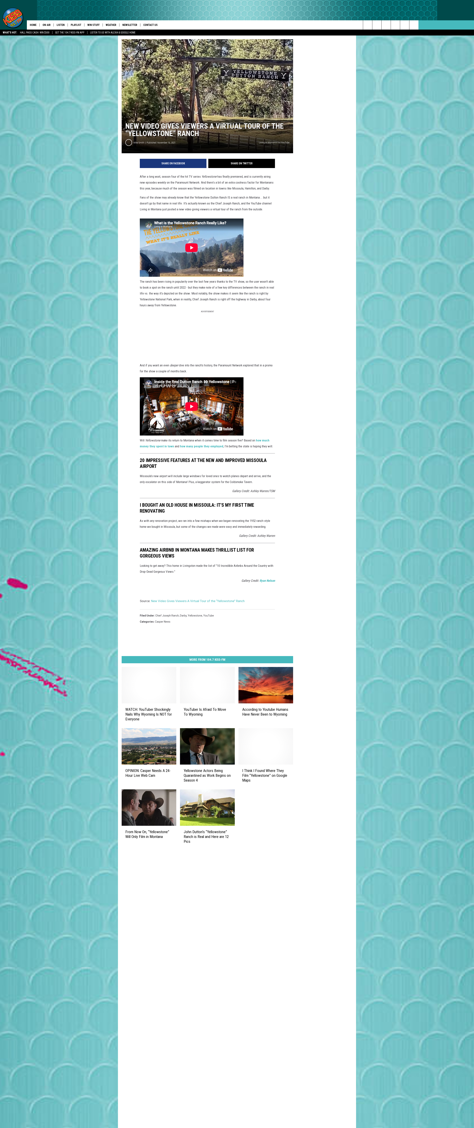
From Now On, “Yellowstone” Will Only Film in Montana (147, 834)
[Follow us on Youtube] (413, 25)
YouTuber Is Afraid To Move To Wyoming (205, 712)
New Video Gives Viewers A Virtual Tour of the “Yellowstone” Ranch (198, 601)
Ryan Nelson (267, 580)
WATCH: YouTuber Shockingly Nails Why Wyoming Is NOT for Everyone (148, 714)
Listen (61, 24)
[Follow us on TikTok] (404, 25)
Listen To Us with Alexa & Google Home (113, 32)
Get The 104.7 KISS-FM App (69, 32)
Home (33, 24)
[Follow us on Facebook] (386, 25)
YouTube (208, 615)
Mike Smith (138, 142)
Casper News (162, 621)
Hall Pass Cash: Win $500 (34, 32)
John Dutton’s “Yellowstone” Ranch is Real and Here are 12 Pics (206, 836)
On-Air (47, 24)
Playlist (76, 24)
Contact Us (150, 24)
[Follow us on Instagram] (395, 25)
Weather (111, 24)
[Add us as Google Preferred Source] (376, 25)
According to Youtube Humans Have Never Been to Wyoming (265, 712)
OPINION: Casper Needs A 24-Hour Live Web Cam (148, 773)
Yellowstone (195, 615)
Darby (183, 615)
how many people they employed (201, 446)
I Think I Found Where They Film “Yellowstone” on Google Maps (264, 775)
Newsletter (129, 24)
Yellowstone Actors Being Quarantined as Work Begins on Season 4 (207, 775)
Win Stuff (93, 24)
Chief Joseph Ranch (167, 615)
